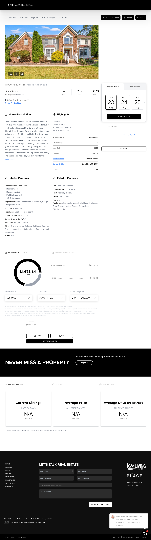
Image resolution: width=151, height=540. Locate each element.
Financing (9, 477)
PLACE (50, 519)
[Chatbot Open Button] (144, 533)
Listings (8, 467)
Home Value (10, 480)
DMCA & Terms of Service (131, 537)
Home (7, 464)
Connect (9, 487)
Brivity (13, 537)
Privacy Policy (116, 537)
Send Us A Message (100, 505)
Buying (8, 470)
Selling (8, 474)
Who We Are (10, 483)
